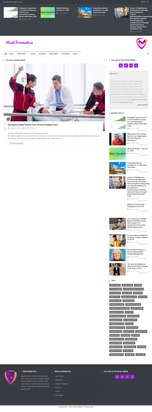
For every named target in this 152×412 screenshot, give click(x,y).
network (141, 331)
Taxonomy (65, 54)
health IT (137, 308)
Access (127, 285)
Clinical (115, 293)
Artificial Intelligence (133, 289)
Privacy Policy (88, 407)
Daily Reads (59, 380)
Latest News (21, 54)
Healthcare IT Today (119, 308)
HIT (129, 312)
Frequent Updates (61, 384)
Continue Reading (17, 143)
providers (115, 347)
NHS (125, 335)
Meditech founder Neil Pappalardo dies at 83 (135, 205)
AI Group (115, 289)
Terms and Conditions (76, 407)
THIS (129, 355)
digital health (129, 297)
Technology (116, 355)
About (75, 54)
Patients (131, 339)
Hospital (133, 316)
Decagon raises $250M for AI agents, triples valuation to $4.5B (137, 237)
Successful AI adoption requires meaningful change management (136, 252)
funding (115, 301)
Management (117, 328)
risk (141, 347)
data (138, 293)
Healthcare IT (133, 304)
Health (128, 301)
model (128, 331)
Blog (11, 54)
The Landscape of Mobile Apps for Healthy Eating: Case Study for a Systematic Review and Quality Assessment (137, 223)
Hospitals (115, 320)
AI (138, 285)
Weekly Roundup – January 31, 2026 (63, 9)
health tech (116, 312)
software (115, 351)
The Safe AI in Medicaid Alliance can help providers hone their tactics (137, 266)
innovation (130, 320)
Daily (127, 293)
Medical (132, 328)
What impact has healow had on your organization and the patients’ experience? (137, 137)
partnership (116, 339)
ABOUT (115, 285)
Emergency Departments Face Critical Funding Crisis (33, 124)
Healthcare (116, 304)
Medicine (115, 331)
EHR (142, 297)
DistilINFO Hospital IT (30, 128)
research (129, 347)
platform (115, 343)
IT (129, 324)
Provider (129, 343)
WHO (140, 355)
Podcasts (42, 54)
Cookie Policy (63, 407)
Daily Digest (53, 54)
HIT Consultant (117, 316)
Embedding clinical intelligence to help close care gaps (100, 10)
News (114, 335)
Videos (33, 54)
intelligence (116, 324)
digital (114, 297)
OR (135, 335)
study (128, 351)
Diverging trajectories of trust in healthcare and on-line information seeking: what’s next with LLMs (28, 12)
